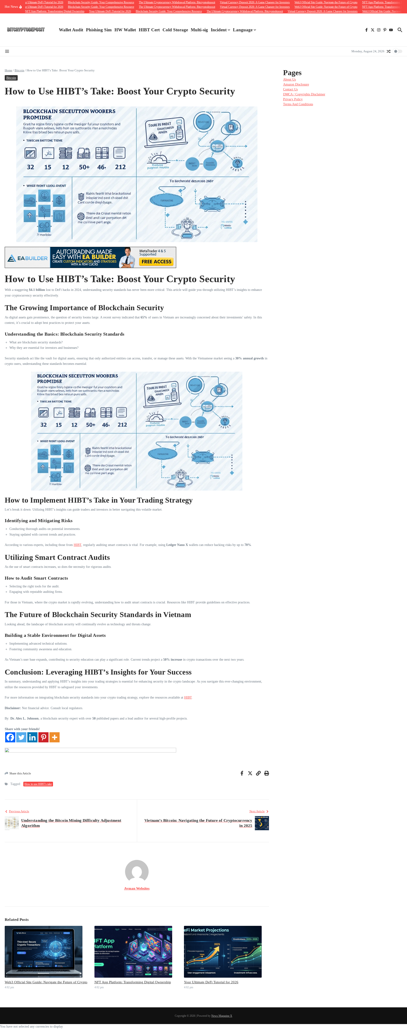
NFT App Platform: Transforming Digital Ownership (132, 982)
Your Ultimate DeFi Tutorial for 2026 (211, 982)
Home (8, 70)
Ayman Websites (137, 888)
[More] (54, 737)
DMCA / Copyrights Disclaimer (304, 94)
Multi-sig (199, 29)
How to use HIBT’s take (38, 784)
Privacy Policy (293, 99)
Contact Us (290, 89)
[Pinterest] (43, 737)
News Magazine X (221, 1015)
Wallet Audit (71, 29)
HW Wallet (125, 29)
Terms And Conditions (298, 104)
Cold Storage (175, 29)
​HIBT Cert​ (149, 29)
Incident (219, 29)
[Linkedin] (32, 737)
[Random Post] (389, 51)
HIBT (77, 545)
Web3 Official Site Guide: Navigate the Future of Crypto (46, 982)
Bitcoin (19, 70)
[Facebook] (10, 737)
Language (242, 29)
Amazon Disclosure (296, 84)
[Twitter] (21, 737)
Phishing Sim (99, 29)
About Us (289, 79)
